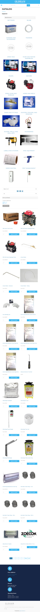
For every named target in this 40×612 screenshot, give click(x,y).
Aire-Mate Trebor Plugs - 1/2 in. (27, 486)
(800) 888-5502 (13, 585)
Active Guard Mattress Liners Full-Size (28, 314)
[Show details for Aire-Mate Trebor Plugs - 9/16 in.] (29, 505)
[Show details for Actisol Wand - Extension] (11, 275)
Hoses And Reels (29, 93)
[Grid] (18, 191)
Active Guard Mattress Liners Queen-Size (29, 343)
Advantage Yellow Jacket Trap (27, 458)
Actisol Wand (23, 257)
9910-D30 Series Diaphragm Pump (9, 257)
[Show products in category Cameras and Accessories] (11, 48)
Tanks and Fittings (11, 112)
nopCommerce (22, 611)
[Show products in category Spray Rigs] (11, 65)
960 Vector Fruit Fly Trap (8, 228)
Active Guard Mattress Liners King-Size (10, 343)
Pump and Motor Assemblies (29, 57)
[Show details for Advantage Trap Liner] (29, 419)
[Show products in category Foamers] (29, 46)
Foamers (29, 38)
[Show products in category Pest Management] (29, 176)
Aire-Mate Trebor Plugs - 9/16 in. (27, 515)
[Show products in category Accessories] (29, 140)
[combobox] (20, 189)
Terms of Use (31, 607)
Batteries (11, 20)
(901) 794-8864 (12, 586)
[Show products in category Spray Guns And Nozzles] (11, 103)
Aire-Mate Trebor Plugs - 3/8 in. (9, 515)
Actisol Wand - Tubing (25, 285)
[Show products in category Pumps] (11, 84)
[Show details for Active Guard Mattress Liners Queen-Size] (29, 333)
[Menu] (1, 5)
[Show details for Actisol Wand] (29, 247)
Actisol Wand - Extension (8, 285)
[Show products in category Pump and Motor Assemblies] (29, 67)
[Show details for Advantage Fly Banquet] (11, 390)
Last (29, 558)
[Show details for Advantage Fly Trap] (29, 390)
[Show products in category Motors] (29, 84)
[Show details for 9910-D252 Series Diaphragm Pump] (29, 218)
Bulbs (29, 20)
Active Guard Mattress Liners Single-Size (11, 372)
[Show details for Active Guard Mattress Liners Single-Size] (11, 361)
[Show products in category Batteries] (11, 28)
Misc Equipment (29, 150)
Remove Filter (6, 205)
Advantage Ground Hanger (8, 429)
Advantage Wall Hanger (7, 458)
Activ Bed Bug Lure (6, 314)
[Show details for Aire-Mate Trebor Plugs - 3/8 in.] (11, 505)
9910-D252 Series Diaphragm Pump (27, 228)
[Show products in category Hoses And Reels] (29, 102)
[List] (20, 191)
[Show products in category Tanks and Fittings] (11, 121)
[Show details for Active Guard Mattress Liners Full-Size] (29, 304)
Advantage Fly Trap (24, 400)
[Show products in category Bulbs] (29, 28)
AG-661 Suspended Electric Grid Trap (10, 486)
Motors (29, 76)
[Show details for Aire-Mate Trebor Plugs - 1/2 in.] (29, 476)
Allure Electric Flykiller (7, 544)
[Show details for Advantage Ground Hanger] (11, 419)
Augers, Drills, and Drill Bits (11, 132)
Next (26, 558)
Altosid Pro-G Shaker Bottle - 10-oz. (28, 544)
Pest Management (29, 168)
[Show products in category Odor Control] (11, 176)
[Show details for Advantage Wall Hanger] (11, 447)
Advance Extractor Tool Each (26, 372)
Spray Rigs (11, 57)
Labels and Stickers (11, 150)
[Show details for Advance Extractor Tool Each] (29, 361)
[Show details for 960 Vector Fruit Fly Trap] (11, 218)
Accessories (29, 131)
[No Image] (22, 191)
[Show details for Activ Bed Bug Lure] (11, 304)
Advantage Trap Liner (25, 429)
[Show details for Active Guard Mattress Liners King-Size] (11, 333)
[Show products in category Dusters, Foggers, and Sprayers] (29, 122)
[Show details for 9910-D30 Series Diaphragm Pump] (11, 247)
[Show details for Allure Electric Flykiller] (11, 533)
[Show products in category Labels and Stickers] (11, 159)
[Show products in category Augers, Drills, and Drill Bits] (11, 141)
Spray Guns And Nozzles (11, 94)
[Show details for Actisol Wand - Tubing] (29, 275)
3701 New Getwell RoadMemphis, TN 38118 (12, 575)
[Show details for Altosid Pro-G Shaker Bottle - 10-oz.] (29, 533)
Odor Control (11, 168)
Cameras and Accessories (11, 38)
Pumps (11, 76)
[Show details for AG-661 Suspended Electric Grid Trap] (11, 476)
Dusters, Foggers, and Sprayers (29, 113)
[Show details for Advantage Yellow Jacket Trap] (29, 447)
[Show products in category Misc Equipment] (29, 159)
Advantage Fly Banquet (7, 400)
